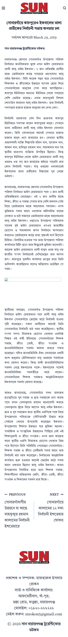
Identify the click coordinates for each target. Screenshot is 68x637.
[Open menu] (3, 8)
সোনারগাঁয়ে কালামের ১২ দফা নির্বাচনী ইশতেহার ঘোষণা (50, 507)
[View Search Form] (64, 8)
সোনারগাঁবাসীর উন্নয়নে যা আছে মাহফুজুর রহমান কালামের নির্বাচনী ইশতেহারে (17, 510)
